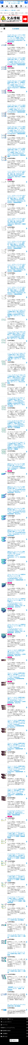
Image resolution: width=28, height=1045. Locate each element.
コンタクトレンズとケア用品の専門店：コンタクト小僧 (14, 2)
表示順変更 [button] (16, 28)
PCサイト (15, 1040)
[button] (1, 2)
